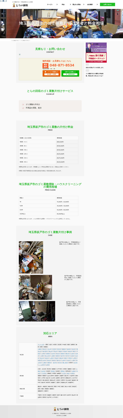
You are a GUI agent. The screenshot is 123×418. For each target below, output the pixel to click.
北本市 (69, 360)
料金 (63, 4)
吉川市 (75, 362)
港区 (68, 373)
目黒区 (72, 373)
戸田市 (70, 358)
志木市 (53, 353)
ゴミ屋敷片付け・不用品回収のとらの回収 (61, 413)
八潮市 (42, 356)
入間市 (43, 353)
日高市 (72, 356)
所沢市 (59, 349)
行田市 (54, 349)
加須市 (69, 349)
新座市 (63, 353)
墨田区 (63, 371)
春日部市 (45, 351)
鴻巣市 (60, 351)
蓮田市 (58, 356)
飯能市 (64, 349)
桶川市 (67, 353)
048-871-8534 (62, 65)
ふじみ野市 (42, 365)
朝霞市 (48, 353)
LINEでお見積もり (70, 73)
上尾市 (52, 358)
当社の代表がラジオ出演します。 (95, 67)
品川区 (43, 371)
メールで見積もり (52, 73)
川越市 (40, 349)
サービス (49, 4)
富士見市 (47, 356)
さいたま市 (41, 344)
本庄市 (74, 349)
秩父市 (42, 358)
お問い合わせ (108, 4)
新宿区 (53, 371)
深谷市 (47, 358)
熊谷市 (44, 349)
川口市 (49, 349)
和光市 (58, 353)
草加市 (65, 351)
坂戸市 (63, 356)
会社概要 (90, 4)
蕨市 (74, 351)
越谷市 (70, 351)
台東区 (74, 371)
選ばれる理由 (77, 4)
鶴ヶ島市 (65, 362)
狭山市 (51, 351)
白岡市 (48, 365)
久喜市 (72, 353)
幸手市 (67, 356)
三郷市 (53, 356)
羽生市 (55, 351)
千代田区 (43, 373)
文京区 (64, 373)
